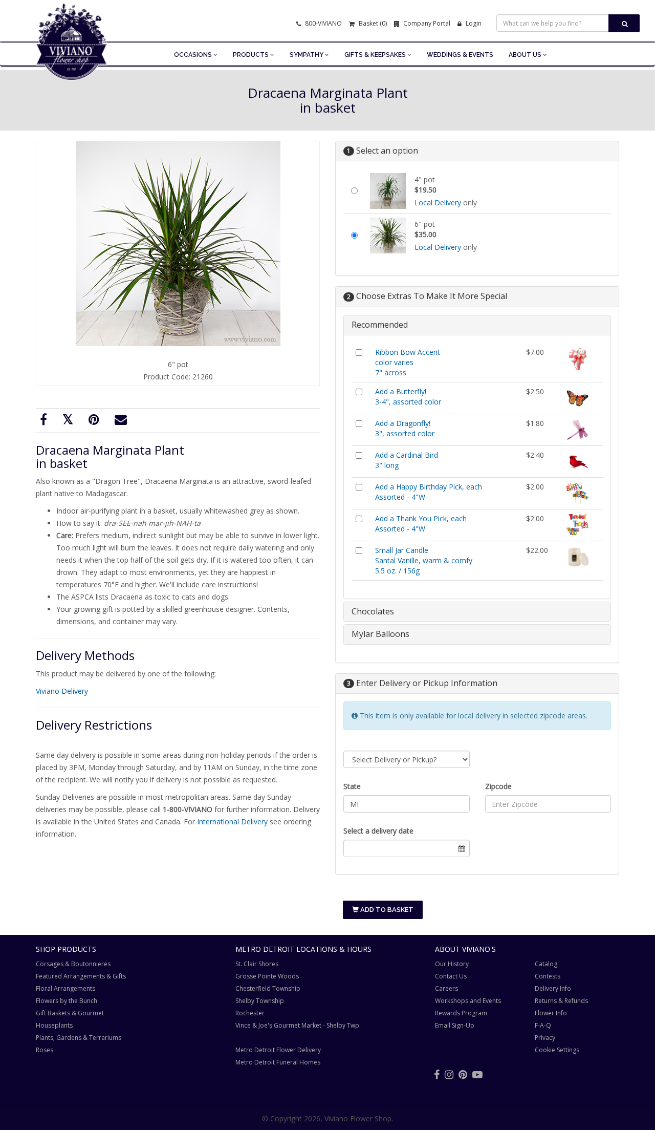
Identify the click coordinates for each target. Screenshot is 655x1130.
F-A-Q (543, 1025)
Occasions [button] (193, 54)
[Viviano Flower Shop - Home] (71, 64)
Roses (44, 1050)
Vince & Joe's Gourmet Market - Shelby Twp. (298, 1025)
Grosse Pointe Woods (267, 976)
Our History (452, 964)
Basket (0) (372, 23)
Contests (547, 976)
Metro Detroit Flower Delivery (278, 1050)
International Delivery (232, 821)
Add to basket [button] (386, 909)
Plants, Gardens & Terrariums (78, 1037)
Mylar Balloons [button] (380, 633)
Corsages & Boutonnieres (73, 964)
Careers (446, 988)
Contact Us (451, 976)
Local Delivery (437, 202)
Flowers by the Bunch (66, 1000)
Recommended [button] (380, 324)
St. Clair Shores (256, 964)
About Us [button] (526, 54)
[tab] (477, 325)
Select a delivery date (378, 831)
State (352, 786)
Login (473, 23)
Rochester (250, 1013)
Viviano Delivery (62, 691)
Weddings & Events (460, 54)
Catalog (546, 964)
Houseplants (54, 1025)
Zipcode (498, 786)
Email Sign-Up (454, 1025)
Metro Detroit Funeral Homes (277, 1062)
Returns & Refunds (561, 1000)
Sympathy (307, 54)
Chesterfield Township (267, 988)
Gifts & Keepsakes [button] (375, 54)
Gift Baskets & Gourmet (70, 1013)
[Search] (624, 23)
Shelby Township (259, 1000)
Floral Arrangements (65, 988)
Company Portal (426, 23)
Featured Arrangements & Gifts (81, 976)
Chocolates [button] (373, 611)
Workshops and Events (468, 1000)
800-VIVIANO (322, 23)
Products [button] (251, 54)
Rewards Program (461, 1013)
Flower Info (551, 1013)
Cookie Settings (557, 1050)
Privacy (545, 1037)
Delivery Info (553, 988)
